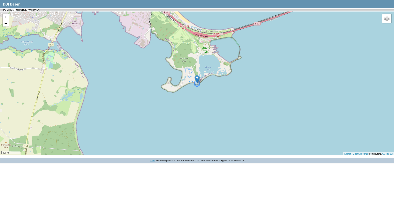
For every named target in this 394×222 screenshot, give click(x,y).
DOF (152, 160)
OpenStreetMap (361, 154)
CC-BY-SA (387, 154)
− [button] (6, 23)
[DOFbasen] (16, 6)
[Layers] (386, 18)
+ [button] (6, 17)
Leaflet (347, 154)
